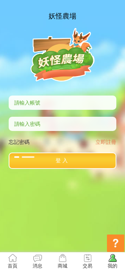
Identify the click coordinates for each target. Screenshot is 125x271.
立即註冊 (105, 141)
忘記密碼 (19, 141)
